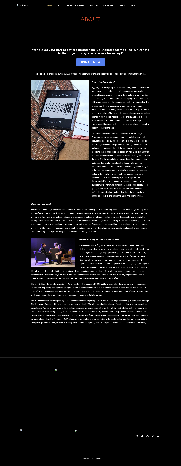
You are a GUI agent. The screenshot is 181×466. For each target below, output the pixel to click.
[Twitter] (153, 436)
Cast (59, 5)
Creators (93, 5)
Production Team (75, 5)
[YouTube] (158, 436)
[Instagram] (137, 436)
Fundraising (109, 5)
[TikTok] (142, 436)
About (49, 5)
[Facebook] (147, 436)
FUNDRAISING (67, 74)
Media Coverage (127, 5)
